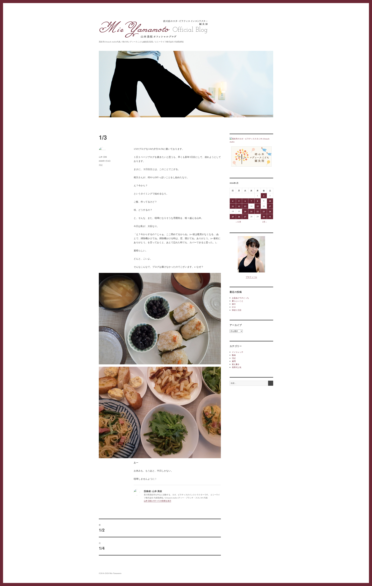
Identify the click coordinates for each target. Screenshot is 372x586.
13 (245, 206)
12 (239, 206)
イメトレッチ (237, 352)
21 (251, 211)
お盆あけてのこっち (240, 298)
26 (239, 216)
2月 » (264, 221)
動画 (234, 355)
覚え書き (235, 364)
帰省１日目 (236, 310)
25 (233, 216)
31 (270, 216)
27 (245, 216)
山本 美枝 (103, 156)
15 (258, 206)
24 (270, 211)
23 (264, 211)
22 (258, 211)
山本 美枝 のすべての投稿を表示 (157, 500)
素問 (234, 361)
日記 (101, 165)
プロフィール (251, 277)
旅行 (234, 304)
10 (270, 201)
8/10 (234, 307)
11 (233, 206)
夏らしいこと (237, 301)
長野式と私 (236, 367)
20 (245, 211)
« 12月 (238, 221)
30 (264, 216)
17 (270, 206)
